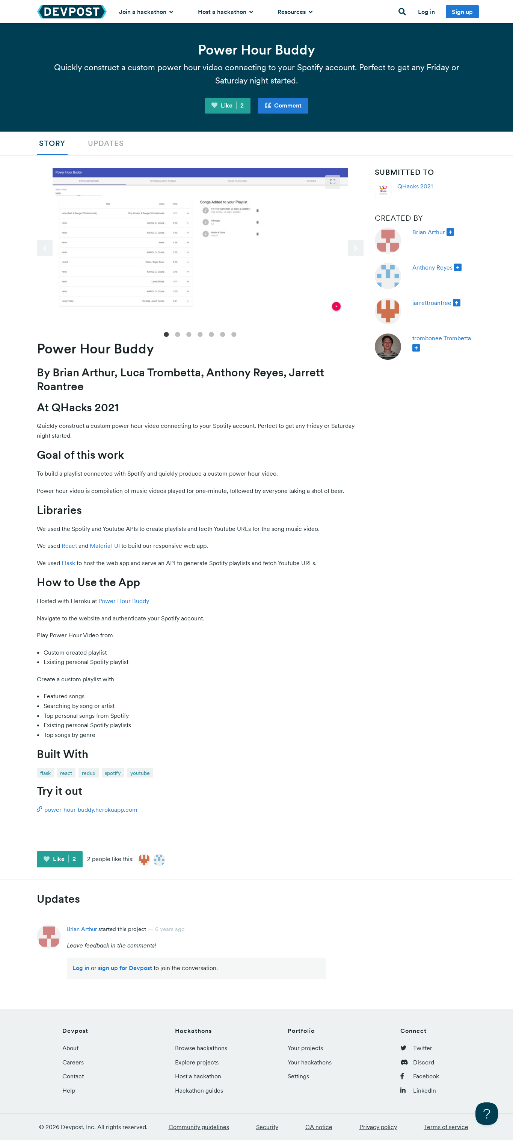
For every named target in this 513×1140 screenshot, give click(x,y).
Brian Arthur (428, 232)
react (66, 773)
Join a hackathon (143, 11)
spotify (113, 773)
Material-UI (105, 545)
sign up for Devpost (125, 968)
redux (88, 773)
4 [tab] (200, 334)
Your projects (305, 1048)
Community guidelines (199, 1127)
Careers (73, 1062)
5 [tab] (211, 334)
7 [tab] (234, 334)
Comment (287, 105)
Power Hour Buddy (123, 601)
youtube (140, 773)
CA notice (318, 1127)
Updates (106, 143)
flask (45, 773)
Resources (292, 11)
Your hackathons (310, 1062)
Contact (73, 1076)
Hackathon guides (199, 1090)
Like (231, 105)
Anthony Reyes (432, 267)
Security (267, 1127)
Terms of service (446, 1127)
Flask (68, 563)
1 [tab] (166, 334)
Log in (426, 11)
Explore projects (197, 1062)
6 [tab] (222, 334)
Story (52, 143)
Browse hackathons (201, 1048)
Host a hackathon (223, 11)
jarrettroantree (431, 302)
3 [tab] (189, 334)
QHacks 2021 (415, 186)
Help (68, 1090)
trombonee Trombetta (441, 338)
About (70, 1048)
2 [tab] (177, 334)
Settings (298, 1076)
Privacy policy (378, 1127)
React (69, 545)
